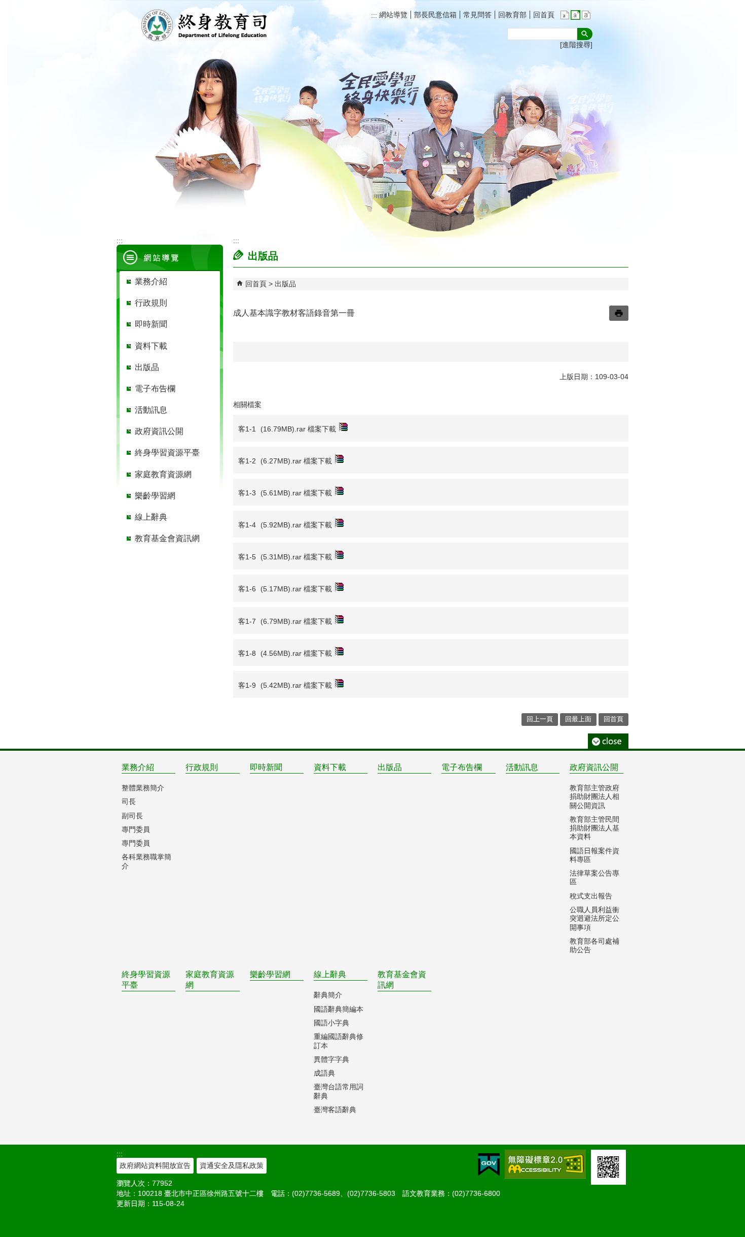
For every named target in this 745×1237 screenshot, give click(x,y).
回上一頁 (540, 719)
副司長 (132, 816)
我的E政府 (489, 1165)
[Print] (618, 313)
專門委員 (136, 829)
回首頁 (543, 15)
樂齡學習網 (270, 974)
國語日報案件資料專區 (594, 855)
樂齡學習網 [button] (155, 495)
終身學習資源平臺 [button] (167, 452)
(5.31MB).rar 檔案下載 (296, 557)
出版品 (285, 284)
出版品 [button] (147, 367)
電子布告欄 (461, 767)
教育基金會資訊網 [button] (167, 538)
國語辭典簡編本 (338, 1009)
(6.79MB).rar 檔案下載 (296, 621)
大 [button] (586, 15)
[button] (584, 34)
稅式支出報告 (591, 896)
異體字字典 (331, 1059)
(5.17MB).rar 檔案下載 (296, 589)
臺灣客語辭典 (335, 1110)
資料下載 (330, 767)
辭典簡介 (328, 995)
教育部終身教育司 (205, 25)
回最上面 (578, 719)
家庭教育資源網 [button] (163, 474)
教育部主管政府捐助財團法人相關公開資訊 (594, 797)
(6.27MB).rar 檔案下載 (296, 461)
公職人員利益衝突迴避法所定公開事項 (594, 918)
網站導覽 (392, 15)
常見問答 (477, 15)
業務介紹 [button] (151, 281)
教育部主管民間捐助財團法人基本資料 (594, 828)
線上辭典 (330, 974)
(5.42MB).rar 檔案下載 (296, 685)
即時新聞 (266, 767)
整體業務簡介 (143, 788)
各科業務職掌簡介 (146, 861)
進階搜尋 (576, 45)
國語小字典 (331, 1023)
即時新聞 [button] (151, 324)
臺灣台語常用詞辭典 (338, 1091)
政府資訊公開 (594, 767)
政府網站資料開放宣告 (155, 1165)
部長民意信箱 (435, 15)
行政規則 (201, 767)
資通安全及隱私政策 (232, 1165)
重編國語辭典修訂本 (338, 1040)
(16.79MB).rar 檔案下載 (298, 429)
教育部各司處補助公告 (594, 945)
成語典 (324, 1073)
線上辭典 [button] (151, 517)
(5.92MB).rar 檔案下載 (296, 525)
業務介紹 (138, 767)
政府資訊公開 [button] (159, 431)
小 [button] (565, 15)
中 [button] (575, 15)
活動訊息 (522, 767)
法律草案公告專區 (594, 877)
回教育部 (512, 15)
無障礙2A (545, 1164)
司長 (129, 801)
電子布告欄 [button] (155, 388)
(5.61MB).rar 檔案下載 (296, 493)
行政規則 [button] (151, 302)
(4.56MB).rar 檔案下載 (296, 653)
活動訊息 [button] (151, 410)
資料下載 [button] (151, 346)
